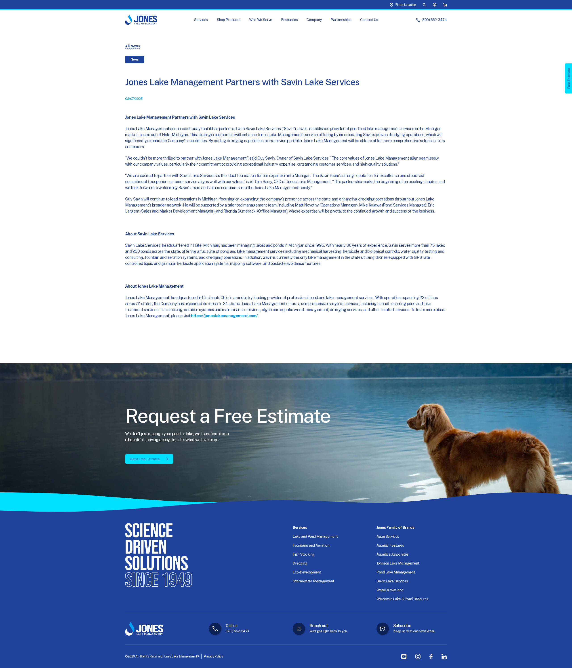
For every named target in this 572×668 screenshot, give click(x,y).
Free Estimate (569, 78)
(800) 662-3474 (434, 20)
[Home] (141, 20)
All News (132, 46)
